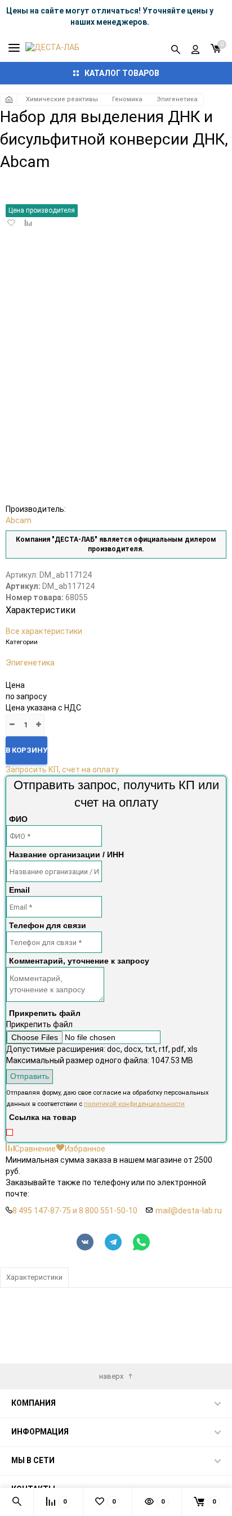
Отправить (29, 1076)
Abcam (19, 520)
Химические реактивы (62, 99)
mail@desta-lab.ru (188, 1210)
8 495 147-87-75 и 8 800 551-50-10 (74, 1210)
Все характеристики (44, 631)
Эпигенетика (177, 99)
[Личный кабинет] (195, 47)
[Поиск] (175, 47)
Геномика (127, 99)
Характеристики (34, 1277)
